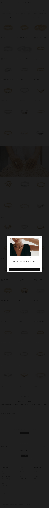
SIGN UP (24, 269)
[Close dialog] (41, 237)
